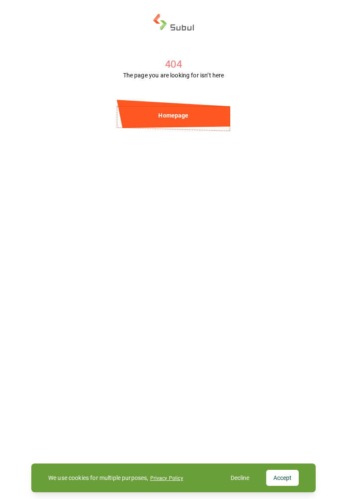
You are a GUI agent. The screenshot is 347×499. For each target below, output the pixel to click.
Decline (240, 477)
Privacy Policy (166, 478)
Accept (282, 477)
